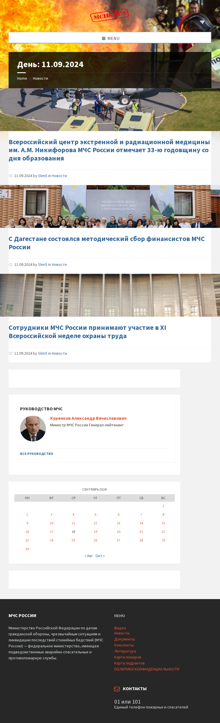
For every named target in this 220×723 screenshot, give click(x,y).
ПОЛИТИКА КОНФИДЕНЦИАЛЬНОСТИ (146, 669)
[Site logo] (110, 21)
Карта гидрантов (129, 663)
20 (118, 531)
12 (95, 523)
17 (51, 531)
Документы (124, 639)
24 (51, 540)
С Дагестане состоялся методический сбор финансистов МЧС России (107, 242)
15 (163, 523)
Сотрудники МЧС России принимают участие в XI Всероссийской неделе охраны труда (87, 331)
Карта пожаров (127, 657)
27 (118, 540)
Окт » (100, 555)
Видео (120, 627)
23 (27, 540)
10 (51, 523)
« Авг (89, 555)
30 (27, 549)
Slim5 (42, 175)
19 (95, 531)
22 (163, 531)
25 (73, 540)
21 (141, 531)
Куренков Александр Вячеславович (88, 418)
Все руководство (36, 453)
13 (118, 523)
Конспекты (124, 645)
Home (22, 78)
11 (73, 523)
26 (95, 540)
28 (141, 540)
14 (141, 523)
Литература (125, 651)
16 (27, 531)
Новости (40, 78)
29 (163, 540)
